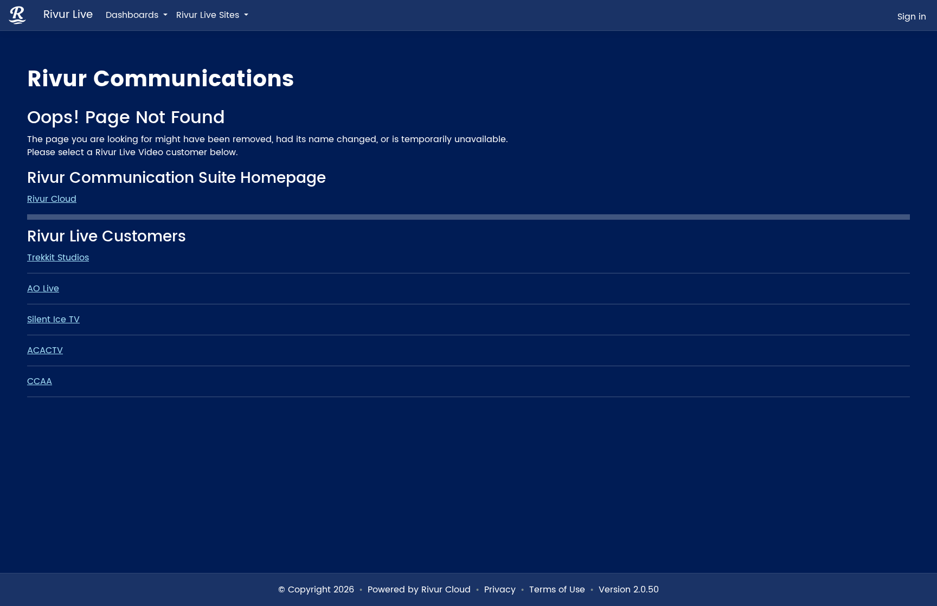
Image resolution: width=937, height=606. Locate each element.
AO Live (43, 289)
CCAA (39, 381)
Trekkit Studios (58, 258)
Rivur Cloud (51, 199)
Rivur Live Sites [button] (209, 15)
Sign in (911, 17)
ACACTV (45, 350)
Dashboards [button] (133, 15)
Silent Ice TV (53, 319)
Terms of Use (557, 590)
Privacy (500, 590)
